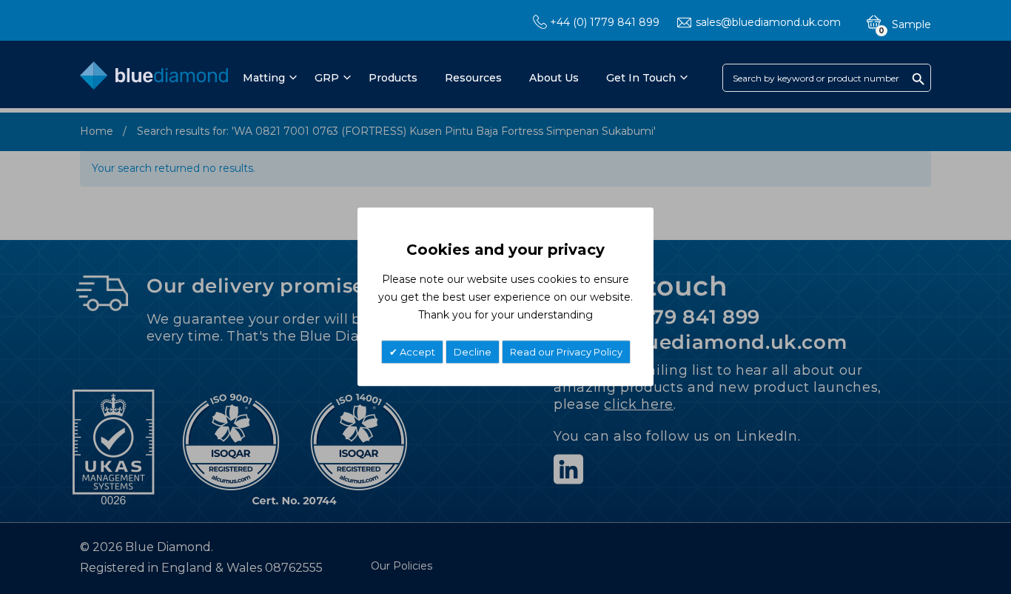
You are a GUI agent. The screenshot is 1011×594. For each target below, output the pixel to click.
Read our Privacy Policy (566, 352)
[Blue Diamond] (154, 79)
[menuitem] (267, 77)
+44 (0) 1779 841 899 (604, 22)
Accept (416, 352)
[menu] (464, 77)
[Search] (918, 78)
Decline (472, 352)
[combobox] (826, 78)
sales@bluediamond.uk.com (768, 22)
